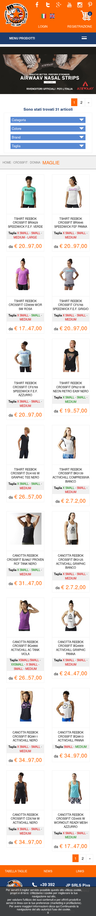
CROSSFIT (20, 162)
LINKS (80, 871)
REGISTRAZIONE (79, 26)
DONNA (35, 162)
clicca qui (54, 906)
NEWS (48, 871)
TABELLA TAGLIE (16, 871)
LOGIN (43, 26)
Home (7, 162)
